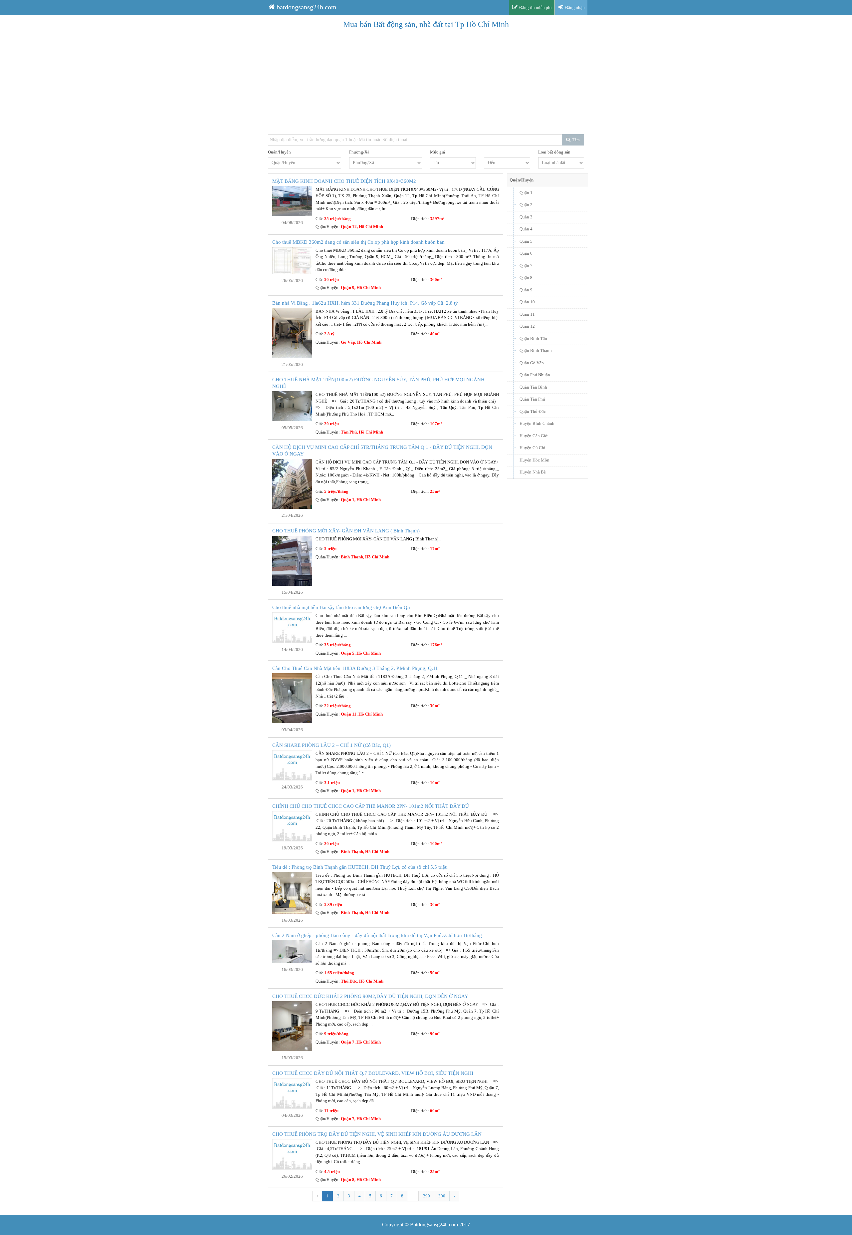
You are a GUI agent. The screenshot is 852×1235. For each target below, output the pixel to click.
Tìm (575, 139)
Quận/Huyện (279, 152)
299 (426, 1195)
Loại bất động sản (554, 152)
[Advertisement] (467, 82)
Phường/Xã (359, 152)
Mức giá (437, 152)
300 (441, 1195)
